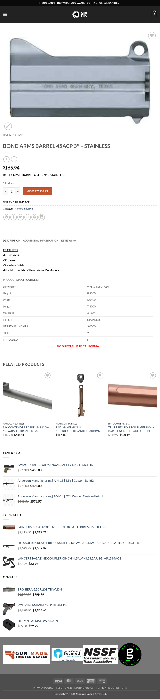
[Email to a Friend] (27, 217)
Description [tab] (11, 240)
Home (7, 134)
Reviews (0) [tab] (68, 240)
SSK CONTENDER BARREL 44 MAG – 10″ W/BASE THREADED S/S (26, 429)
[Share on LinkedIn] (41, 217)
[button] (5, 14)
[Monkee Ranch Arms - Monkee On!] (80, 14)
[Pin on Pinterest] (34, 217)
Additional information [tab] (41, 240)
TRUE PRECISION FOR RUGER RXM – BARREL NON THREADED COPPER (131, 429)
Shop (19, 134)
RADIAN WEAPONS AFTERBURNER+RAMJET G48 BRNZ (78, 429)
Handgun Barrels (24, 208)
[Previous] (3, 407)
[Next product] (6, 159)
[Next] (157, 407)
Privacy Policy (43, 687)
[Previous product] (14, 159)
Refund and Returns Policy (75, 687)
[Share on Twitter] (20, 217)
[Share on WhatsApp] (6, 217)
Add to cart (38, 191)
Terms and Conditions (111, 687)
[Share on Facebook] (13, 217)
